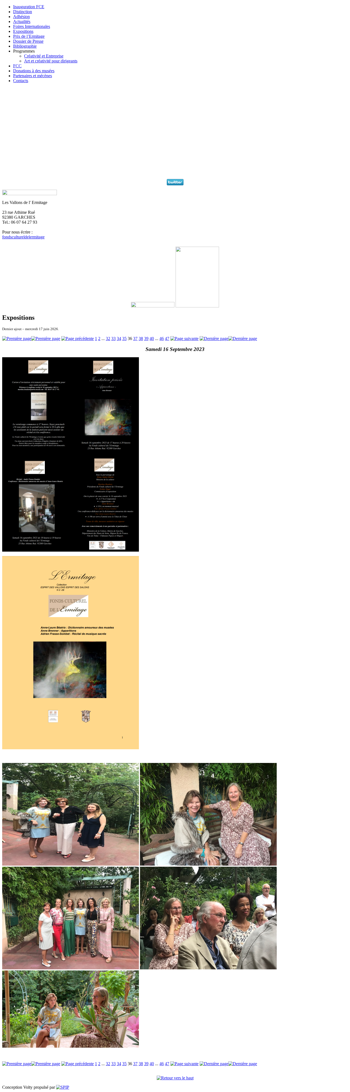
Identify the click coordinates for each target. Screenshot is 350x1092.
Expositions (23, 31)
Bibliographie (25, 46)
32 (108, 338)
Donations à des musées (33, 70)
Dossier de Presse (28, 41)
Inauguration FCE (28, 6)
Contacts (20, 80)
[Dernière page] (228, 338)
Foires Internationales (31, 26)
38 (141, 338)
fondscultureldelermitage (23, 237)
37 (135, 338)
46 (161, 338)
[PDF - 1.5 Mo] (70, 747)
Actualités (21, 21)
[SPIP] (62, 1087)
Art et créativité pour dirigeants (50, 61)
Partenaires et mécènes (32, 75)
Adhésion (21, 16)
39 (146, 338)
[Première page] (31, 338)
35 (124, 338)
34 (119, 338)
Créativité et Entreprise (43, 56)
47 (167, 338)
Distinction (22, 11)
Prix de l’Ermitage (29, 36)
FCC (17, 66)
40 (152, 338)
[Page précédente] (77, 338)
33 (113, 338)
